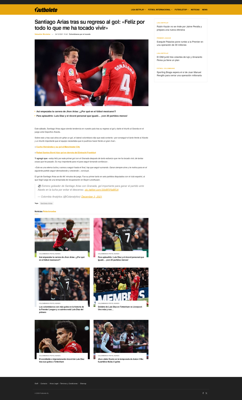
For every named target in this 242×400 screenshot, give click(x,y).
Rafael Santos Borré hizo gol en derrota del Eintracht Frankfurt (66, 152)
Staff (36, 383)
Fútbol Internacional (159, 9)
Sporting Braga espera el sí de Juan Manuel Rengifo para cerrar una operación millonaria (179, 73)
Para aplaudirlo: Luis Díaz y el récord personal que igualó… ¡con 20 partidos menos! (81, 115)
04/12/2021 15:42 (61, 34)
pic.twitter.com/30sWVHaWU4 (101, 189)
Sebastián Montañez (42, 34)
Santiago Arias (46, 203)
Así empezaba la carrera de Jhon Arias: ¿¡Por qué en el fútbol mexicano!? (76, 111)
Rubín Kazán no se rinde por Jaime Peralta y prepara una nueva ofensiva (179, 28)
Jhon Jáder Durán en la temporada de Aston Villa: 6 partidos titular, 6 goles (121, 360)
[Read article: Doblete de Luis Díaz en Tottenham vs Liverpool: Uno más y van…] (121, 287)
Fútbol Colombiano (166, 68)
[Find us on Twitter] (206, 393)
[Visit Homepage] (46, 9)
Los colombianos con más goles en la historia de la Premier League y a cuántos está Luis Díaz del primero (61, 309)
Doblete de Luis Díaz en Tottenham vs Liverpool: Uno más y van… (120, 308)
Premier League (164, 38)
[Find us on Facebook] (203, 393)
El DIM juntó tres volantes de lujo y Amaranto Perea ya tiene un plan (179, 58)
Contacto (44, 383)
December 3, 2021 (91, 196)
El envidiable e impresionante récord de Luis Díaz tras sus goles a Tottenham (61, 360)
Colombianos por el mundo (79, 34)
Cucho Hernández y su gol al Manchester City (58, 146)
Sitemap (83, 383)
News (204, 9)
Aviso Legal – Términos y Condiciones (64, 383)
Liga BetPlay (162, 23)
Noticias (195, 9)
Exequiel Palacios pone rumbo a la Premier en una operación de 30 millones (180, 43)
